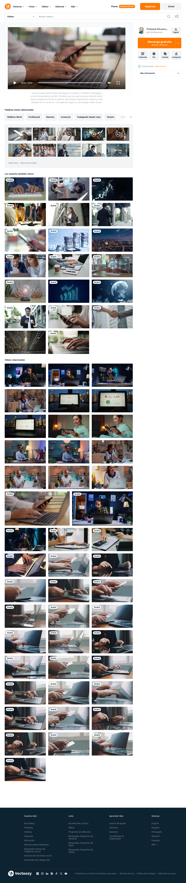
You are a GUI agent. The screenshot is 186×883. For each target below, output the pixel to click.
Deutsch (156, 836)
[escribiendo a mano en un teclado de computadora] (68, 342)
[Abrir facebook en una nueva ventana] (37, 873)
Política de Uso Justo (167, 873)
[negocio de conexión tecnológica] (112, 291)
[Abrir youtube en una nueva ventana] (66, 873)
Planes (114, 6)
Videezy (28, 831)
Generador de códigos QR (37, 859)
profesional (34, 116)
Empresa (28, 836)
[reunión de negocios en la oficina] (68, 189)
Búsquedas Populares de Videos (81, 850)
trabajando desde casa (88, 116)
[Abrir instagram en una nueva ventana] (42, 873)
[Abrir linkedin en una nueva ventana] (47, 873)
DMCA (72, 827)
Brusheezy (29, 823)
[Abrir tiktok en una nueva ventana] (56, 873)
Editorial (59, 6)
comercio (66, 116)
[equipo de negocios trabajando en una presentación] (25, 265)
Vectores (17, 6)
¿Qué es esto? (160, 66)
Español (155, 827)
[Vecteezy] (8, 6)
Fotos (32, 6)
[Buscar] (169, 16)
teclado (111, 116)
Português (157, 831)
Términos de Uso (127, 873)
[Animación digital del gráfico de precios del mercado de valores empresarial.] (112, 189)
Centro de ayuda (117, 823)
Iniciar (171, 6)
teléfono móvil (14, 116)
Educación (29, 840)
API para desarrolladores (36, 844)
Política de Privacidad (146, 873)
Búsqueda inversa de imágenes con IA (34, 850)
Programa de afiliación (80, 831)
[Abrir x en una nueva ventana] (61, 873)
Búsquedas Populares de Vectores (81, 837)
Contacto (113, 827)
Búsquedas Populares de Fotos (81, 844)
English (155, 823)
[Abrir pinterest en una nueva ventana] (52, 873)
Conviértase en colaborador (116, 837)
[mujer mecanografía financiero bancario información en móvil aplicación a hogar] (68, 426)
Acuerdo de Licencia (78, 823)
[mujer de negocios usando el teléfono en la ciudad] (68, 214)
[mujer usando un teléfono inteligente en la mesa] (68, 316)
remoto (50, 116)
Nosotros (113, 831)
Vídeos (45, 6)
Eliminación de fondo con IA (38, 855)
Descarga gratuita (159, 43)
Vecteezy (28, 827)
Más (73, 6)
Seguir (176, 32)
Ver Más (118, 150)
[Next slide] (128, 116)
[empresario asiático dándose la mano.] (112, 316)
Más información (147, 73)
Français (156, 840)
